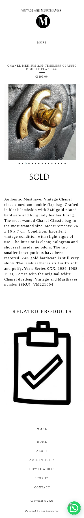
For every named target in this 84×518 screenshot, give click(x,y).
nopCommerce (50, 510)
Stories (42, 478)
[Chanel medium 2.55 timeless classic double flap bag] (42, 122)
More (42, 42)
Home (42, 441)
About (42, 451)
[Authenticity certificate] (42, 363)
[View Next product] (42, 412)
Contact (42, 487)
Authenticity (42, 459)
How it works (42, 469)
